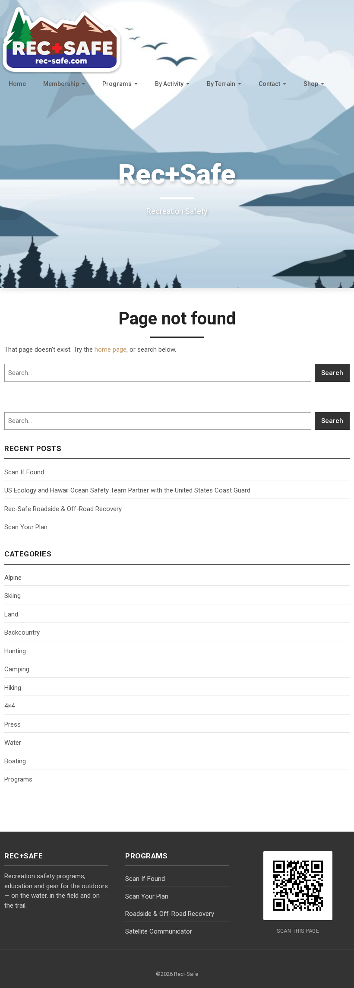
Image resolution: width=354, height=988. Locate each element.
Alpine (13, 577)
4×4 (9, 706)
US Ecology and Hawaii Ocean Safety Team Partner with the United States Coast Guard (127, 490)
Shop (310, 83)
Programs (117, 83)
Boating (15, 761)
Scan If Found (24, 472)
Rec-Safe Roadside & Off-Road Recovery (63, 509)
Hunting (15, 651)
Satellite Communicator (158, 931)
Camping (16, 669)
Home (17, 83)
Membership (61, 83)
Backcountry (22, 632)
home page (110, 349)
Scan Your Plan (25, 527)
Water (12, 743)
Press (12, 724)
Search (332, 373)
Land (11, 614)
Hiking (12, 688)
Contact (269, 83)
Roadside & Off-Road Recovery (169, 914)
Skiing (12, 596)
